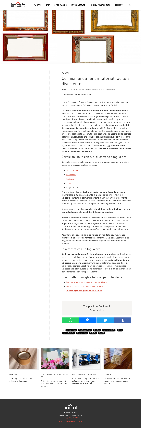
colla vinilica (71, 174)
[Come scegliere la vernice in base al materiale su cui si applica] (118, 370)
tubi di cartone (72, 170)
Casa (48, 5)
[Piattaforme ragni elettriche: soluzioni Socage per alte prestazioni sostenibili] (86, 370)
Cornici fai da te (68, 333)
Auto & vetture (78, 5)
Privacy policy (66, 418)
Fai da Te (37, 5)
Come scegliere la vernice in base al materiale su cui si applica (117, 381)
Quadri (101, 333)
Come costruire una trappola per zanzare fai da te (86, 282)
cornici (120, 330)
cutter (68, 183)
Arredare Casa (71, 330)
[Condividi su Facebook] (122, 320)
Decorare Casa (82, 333)
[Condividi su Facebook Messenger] (87, 320)
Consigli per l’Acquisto (99, 5)
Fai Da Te (93, 333)
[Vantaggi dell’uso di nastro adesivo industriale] (23, 370)
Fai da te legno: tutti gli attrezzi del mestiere (84, 291)
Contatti (119, 5)
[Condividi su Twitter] (105, 320)
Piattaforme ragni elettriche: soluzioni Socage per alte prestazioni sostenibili (85, 381)
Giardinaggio (60, 5)
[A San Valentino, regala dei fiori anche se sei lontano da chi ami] (55, 370)
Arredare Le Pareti (85, 330)
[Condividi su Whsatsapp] (70, 320)
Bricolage (97, 330)
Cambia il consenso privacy (70, 421)
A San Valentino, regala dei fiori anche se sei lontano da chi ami (54, 383)
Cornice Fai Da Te (108, 330)
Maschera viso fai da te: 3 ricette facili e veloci (85, 286)
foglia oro (70, 179)
